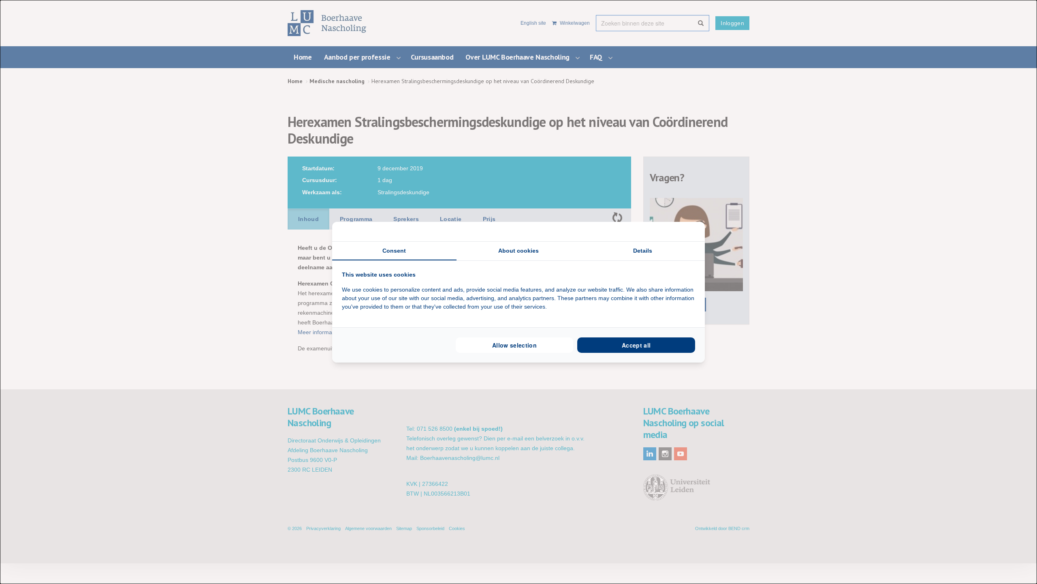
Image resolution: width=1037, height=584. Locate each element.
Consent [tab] (394, 250)
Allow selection (514, 345)
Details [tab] (642, 250)
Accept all (636, 345)
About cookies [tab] (518, 250)
